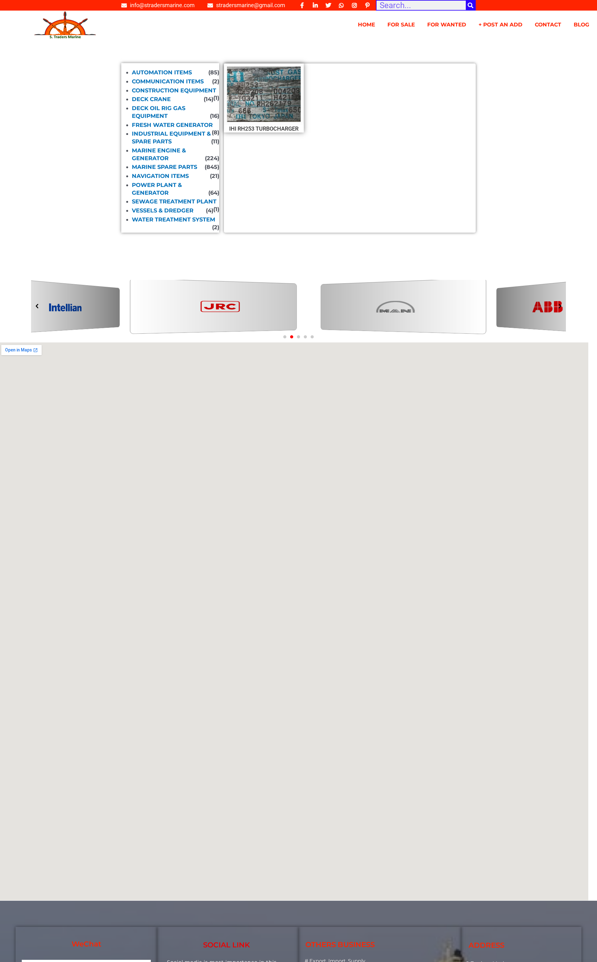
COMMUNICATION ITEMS (168, 81)
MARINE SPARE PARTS (164, 167)
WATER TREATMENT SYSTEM (173, 219)
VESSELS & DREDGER (162, 210)
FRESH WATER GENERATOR (172, 125)
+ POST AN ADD (500, 24)
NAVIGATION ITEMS (160, 176)
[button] (284, 336)
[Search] (470, 5)
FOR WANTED (446, 24)
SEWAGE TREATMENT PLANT (174, 201)
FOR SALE (401, 24)
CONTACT (548, 24)
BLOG (581, 24)
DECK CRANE (151, 99)
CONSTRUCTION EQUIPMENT (174, 90)
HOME (366, 24)
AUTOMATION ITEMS (162, 72)
